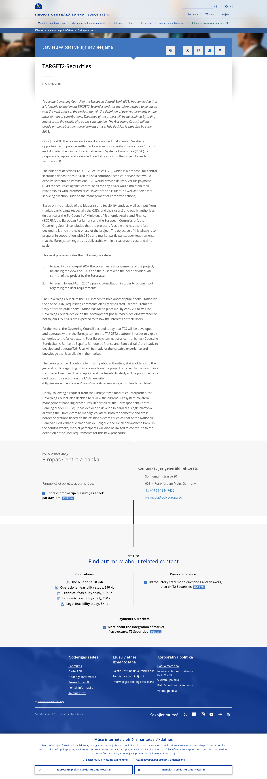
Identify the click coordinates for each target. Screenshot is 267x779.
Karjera (225, 14)
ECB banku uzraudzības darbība (207, 23)
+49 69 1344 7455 (162, 490)
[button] (221, 6)
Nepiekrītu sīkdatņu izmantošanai (183, 770)
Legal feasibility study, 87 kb (87, 604)
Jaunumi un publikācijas (171, 23)
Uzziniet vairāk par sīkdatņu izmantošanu (160, 760)
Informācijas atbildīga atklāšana (133, 682)
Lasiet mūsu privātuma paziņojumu (107, 760)
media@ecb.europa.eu (166, 497)
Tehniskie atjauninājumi (128, 676)
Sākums (39, 30)
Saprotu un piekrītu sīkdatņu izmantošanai (84, 770)
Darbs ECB (75, 671)
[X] (185, 714)
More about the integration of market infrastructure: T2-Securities (135, 629)
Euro (131, 23)
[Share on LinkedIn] (209, 50)
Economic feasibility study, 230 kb (86, 598)
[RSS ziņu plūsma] (228, 714)
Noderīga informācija (82, 677)
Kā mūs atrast (77, 693)
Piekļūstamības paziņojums (175, 685)
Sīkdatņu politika (168, 680)
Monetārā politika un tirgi (51, 23)
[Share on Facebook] (198, 50)
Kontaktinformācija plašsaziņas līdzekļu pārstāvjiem (74, 496)
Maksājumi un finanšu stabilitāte (89, 23)
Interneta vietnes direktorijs (51, 701)
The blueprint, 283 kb (87, 582)
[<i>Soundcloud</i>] (220, 714)
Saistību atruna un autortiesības (133, 671)
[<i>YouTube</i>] (211, 714)
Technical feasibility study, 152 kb (86, 593)
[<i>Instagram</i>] (202, 714)
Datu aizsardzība (168, 666)
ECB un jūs (210, 14)
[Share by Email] (220, 50)
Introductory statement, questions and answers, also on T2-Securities (185, 585)
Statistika (117, 23)
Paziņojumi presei (87, 30)
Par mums (193, 14)
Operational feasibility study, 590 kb (86, 587)
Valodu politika (167, 691)
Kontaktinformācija (80, 687)
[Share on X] (187, 50)
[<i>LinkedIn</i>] (194, 714)
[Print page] (170, 50)
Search (215, 6)
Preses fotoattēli (79, 682)
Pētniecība (146, 23)
